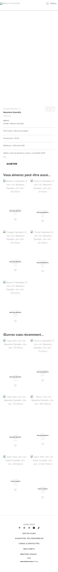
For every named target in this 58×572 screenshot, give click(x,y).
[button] (4, 157)
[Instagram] (24, 528)
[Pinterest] (19, 528)
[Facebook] (29, 528)
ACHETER (11, 164)
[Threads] (34, 528)
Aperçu (15, 204)
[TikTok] (39, 528)
